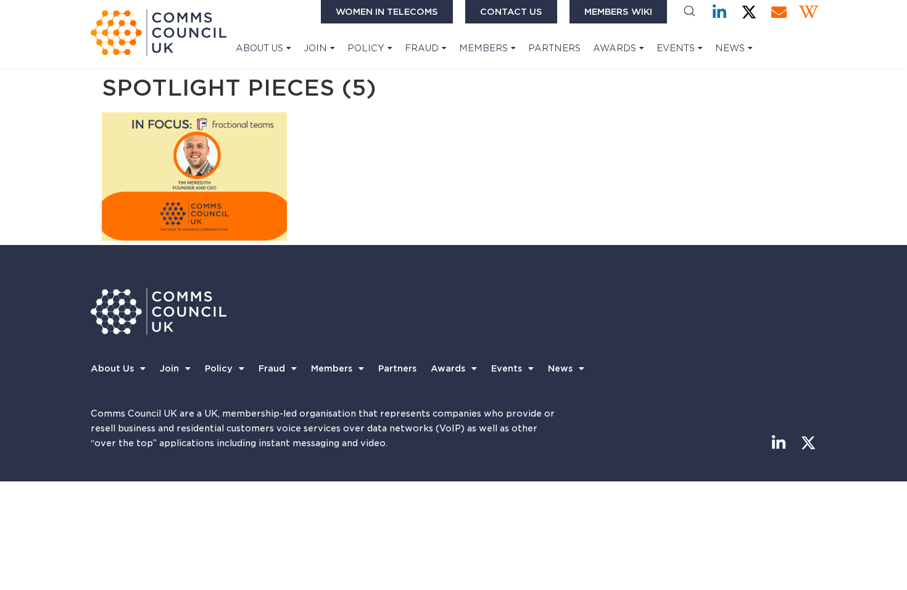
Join (315, 48)
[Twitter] (749, 12)
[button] (689, 12)
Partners (554, 48)
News (730, 48)
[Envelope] (779, 12)
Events (675, 48)
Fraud (422, 48)
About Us (259, 48)
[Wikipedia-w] (808, 12)
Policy (365, 48)
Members (483, 48)
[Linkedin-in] (719, 12)
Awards (614, 48)
